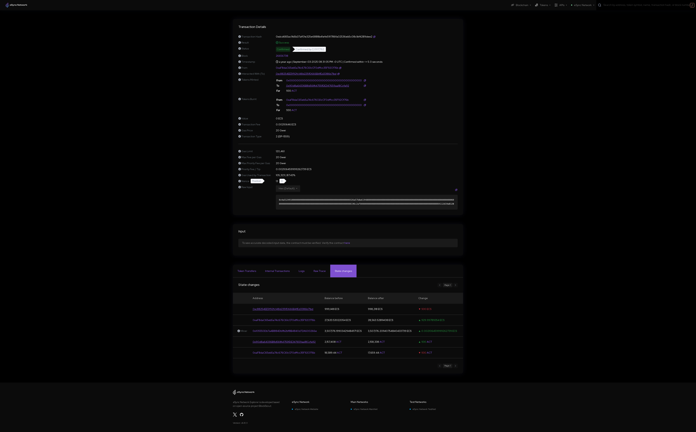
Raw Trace (320, 271)
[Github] (242, 415)
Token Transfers (246, 271)
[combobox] (648, 5)
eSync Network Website (306, 409)
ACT (294, 90)
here (347, 243)
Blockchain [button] (522, 5)
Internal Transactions (277, 271)
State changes (343, 271)
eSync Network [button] (583, 5)
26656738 (282, 55)
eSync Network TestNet (424, 409)
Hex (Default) (287, 188)
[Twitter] (235, 415)
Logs (301, 271)
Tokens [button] (544, 5)
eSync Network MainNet (366, 409)
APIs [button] (561, 5)
